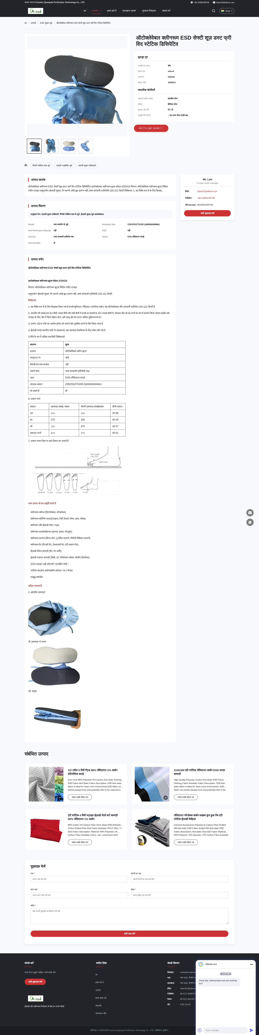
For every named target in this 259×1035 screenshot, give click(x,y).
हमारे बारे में (111, 10)
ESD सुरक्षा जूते (46, 23)
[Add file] (200, 1030)
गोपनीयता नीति (100, 1013)
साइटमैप (98, 1005)
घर (85, 10)
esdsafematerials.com (190, 972)
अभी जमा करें (129, 933)
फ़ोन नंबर (34, 889)
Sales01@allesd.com (225, 2)
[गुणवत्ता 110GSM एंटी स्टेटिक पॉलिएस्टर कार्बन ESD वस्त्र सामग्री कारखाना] (152, 784)
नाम (33, 873)
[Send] (251, 1030)
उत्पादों (95, 10)
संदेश (33, 905)
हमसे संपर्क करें (100, 998)
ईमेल (133, 889)
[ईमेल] (250, 512)
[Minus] (251, 964)
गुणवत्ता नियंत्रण (149, 10)
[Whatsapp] (250, 522)
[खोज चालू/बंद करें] (213, 11)
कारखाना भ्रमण (129, 10)
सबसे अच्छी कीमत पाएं (80, 797)
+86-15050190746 (206, 198)
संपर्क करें (166, 10)
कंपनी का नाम (136, 873)
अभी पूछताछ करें (207, 213)
